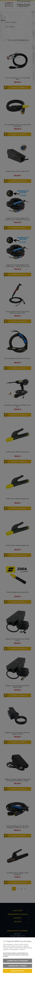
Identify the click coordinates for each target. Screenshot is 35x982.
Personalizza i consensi (17, 966)
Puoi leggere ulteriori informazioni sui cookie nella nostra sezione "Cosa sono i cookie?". (16, 954)
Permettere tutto (17, 971)
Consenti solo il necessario (17, 960)
